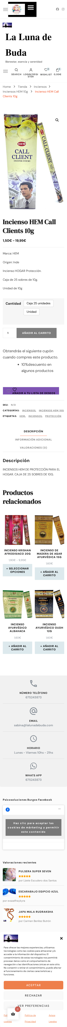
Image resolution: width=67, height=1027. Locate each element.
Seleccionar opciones (19, 570)
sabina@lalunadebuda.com (33, 725)
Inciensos (29, 410)
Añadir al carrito (36, 333)
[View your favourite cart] (45, 70)
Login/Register (30, 75)
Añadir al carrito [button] (50, 573)
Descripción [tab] (33, 431)
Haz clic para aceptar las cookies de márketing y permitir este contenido (33, 827)
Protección (53, 416)
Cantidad (13, 303)
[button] (61, 938)
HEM (22, 416)
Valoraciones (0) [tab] (33, 447)
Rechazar (33, 995)
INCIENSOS (35, 416)
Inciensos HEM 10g (51, 410)
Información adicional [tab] (33, 439)
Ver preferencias (34, 1006)
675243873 (33, 697)
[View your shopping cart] (57, 70)
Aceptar (33, 985)
